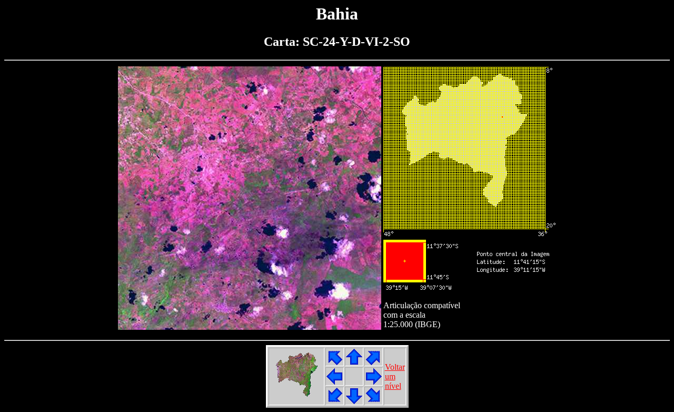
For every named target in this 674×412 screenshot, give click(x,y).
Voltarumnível (395, 376)
